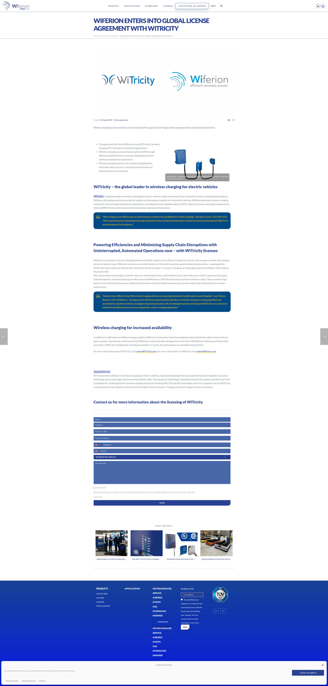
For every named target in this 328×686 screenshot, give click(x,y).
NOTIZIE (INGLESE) (162, 588)
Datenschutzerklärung (29, 681)
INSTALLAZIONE (103, 606)
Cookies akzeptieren (308, 673)
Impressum (42, 681)
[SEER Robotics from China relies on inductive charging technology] (112, 543)
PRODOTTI (102, 588)
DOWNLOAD (159, 611)
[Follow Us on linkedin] (216, 610)
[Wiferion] (12, 6)
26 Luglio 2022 (106, 120)
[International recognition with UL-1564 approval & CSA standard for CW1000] (181, 543)
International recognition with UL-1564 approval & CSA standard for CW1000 (182, 559)
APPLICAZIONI (132, 588)
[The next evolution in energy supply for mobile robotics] (147, 543)
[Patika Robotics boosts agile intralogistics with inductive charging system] (216, 543)
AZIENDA (168, 6)
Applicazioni (132, 6)
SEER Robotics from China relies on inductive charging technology (112, 559)
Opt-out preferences (12, 681)
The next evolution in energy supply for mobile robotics (147, 559)
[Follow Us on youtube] (222, 610)
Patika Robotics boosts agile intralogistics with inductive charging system (217, 559)
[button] (322, 665)
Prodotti (113, 6)
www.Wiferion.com (206, 351)
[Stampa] (229, 120)
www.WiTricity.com (146, 351)
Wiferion (97, 36)
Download (151, 6)
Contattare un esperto (192, 6)
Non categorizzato (111, 36)
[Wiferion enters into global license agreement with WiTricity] (164, 80)
